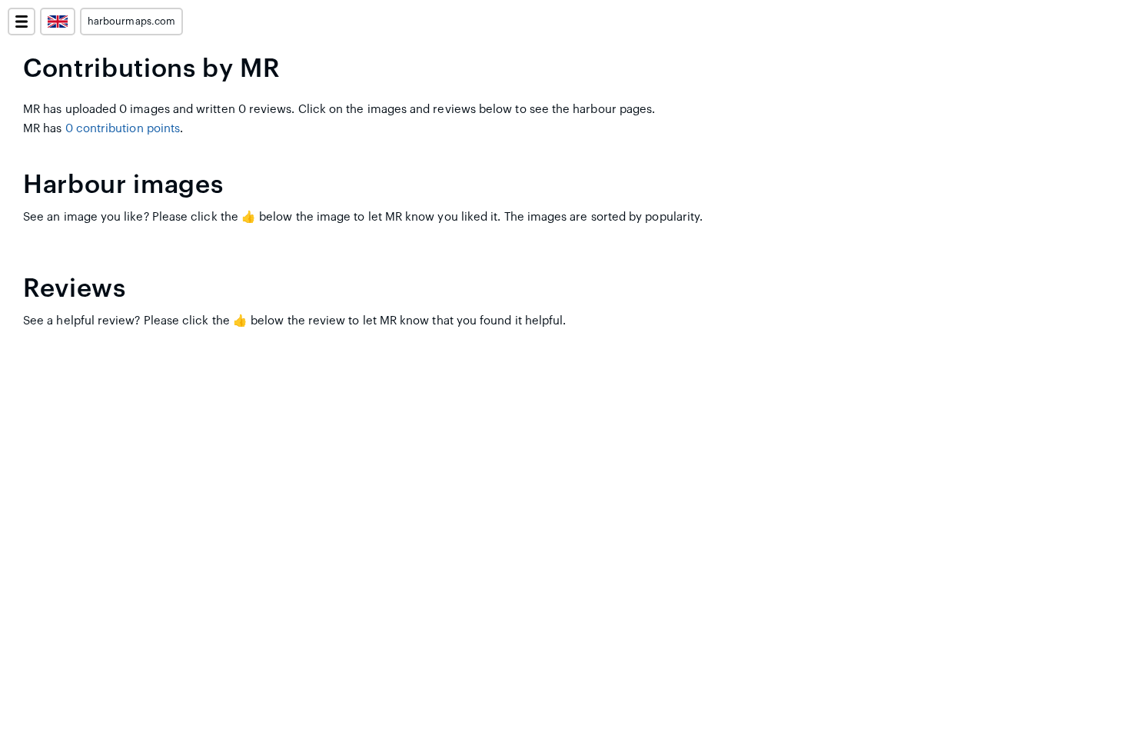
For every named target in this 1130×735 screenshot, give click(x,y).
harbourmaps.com (131, 21)
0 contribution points (123, 129)
